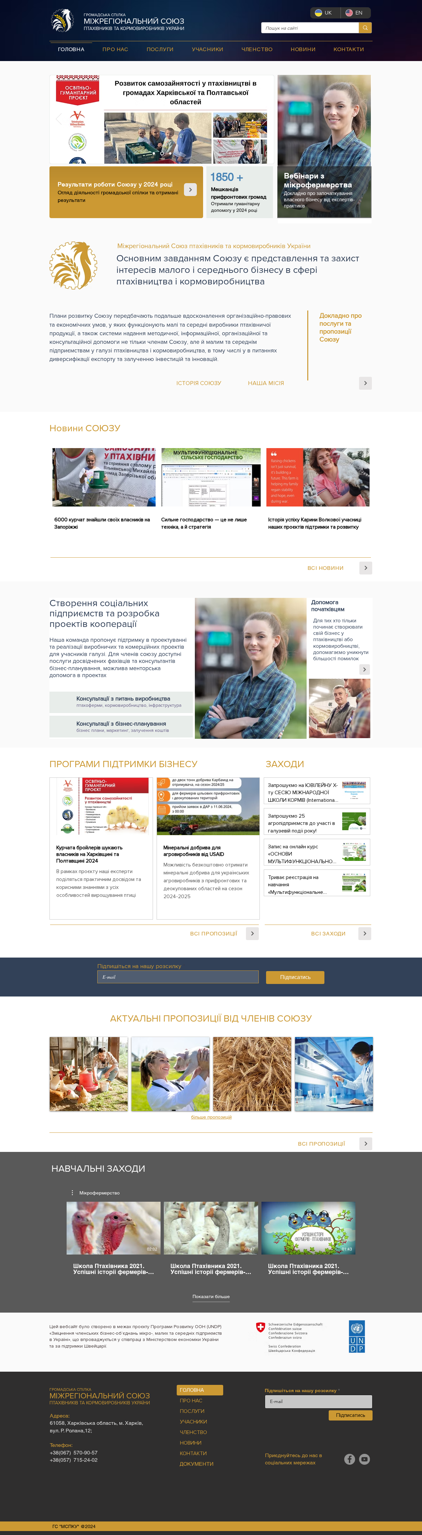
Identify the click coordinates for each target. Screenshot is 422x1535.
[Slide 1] (154, 153)
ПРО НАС (191, 1400)
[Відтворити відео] (113, 1228)
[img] (89, 1074)
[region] (325, 149)
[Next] (190, 189)
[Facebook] (349, 1459)
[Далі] (265, 119)
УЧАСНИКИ (193, 1422)
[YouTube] (364, 1459)
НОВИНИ (190, 1443)
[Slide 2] (162, 153)
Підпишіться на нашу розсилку (139, 966)
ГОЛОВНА (192, 1390)
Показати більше (211, 1296)
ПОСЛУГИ (192, 1411)
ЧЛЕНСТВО (193, 1432)
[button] (96, 1192)
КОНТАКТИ (193, 1453)
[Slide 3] (170, 153)
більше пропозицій (211, 1117)
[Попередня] (59, 119)
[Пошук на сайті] (365, 27)
